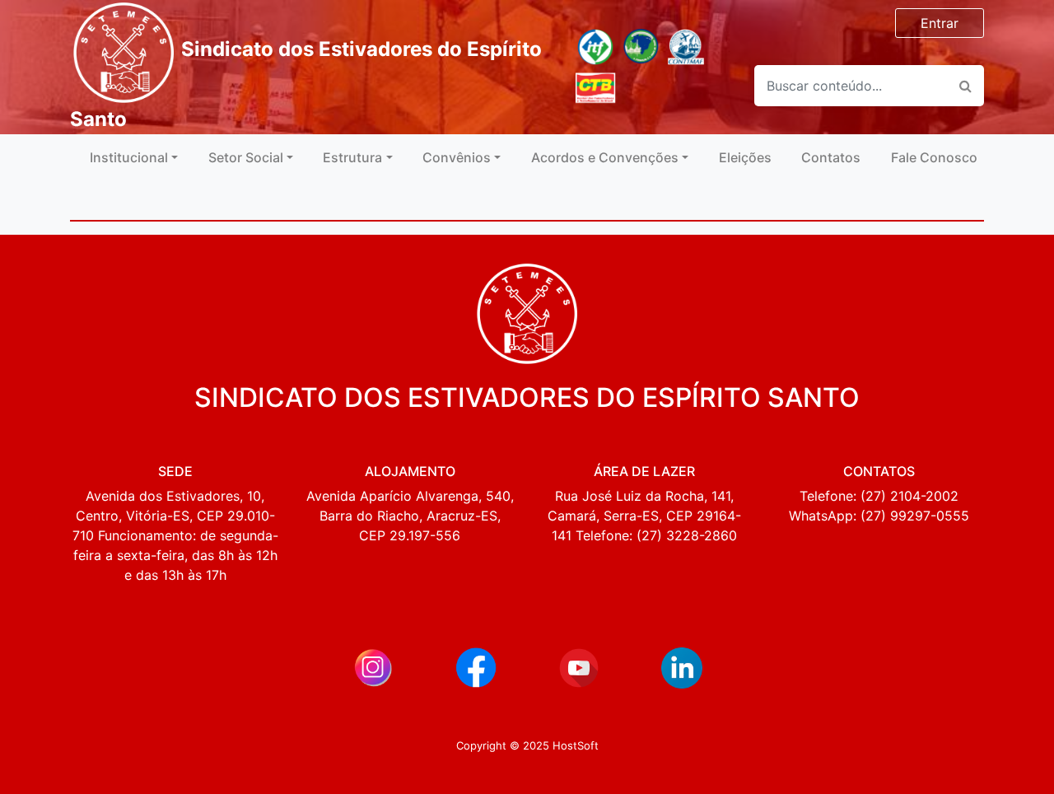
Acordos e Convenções (605, 157)
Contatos (830, 157)
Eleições (745, 157)
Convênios (456, 157)
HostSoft (574, 745)
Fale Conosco (934, 157)
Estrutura (352, 157)
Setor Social (245, 157)
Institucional (129, 157)
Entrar (939, 23)
